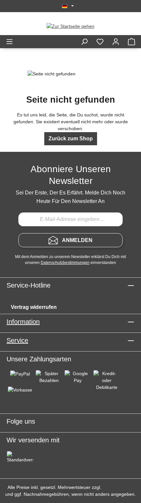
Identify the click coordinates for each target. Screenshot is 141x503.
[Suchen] (84, 41)
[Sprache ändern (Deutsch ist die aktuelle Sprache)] (67, 6)
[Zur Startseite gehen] (70, 26)
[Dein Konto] (116, 41)
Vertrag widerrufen (34, 307)
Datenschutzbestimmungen (65, 262)
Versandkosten (118, 487)
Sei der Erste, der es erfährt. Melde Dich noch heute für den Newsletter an (70, 197)
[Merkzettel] (100, 41)
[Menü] (9, 41)
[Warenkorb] (131, 41)
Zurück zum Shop (71, 138)
